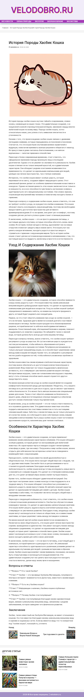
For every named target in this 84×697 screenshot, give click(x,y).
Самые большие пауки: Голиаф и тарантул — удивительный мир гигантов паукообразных (69, 662)
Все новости (7, 21)
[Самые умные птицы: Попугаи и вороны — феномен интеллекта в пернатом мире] (9, 680)
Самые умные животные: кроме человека (26, 661)
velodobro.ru (42, 10)
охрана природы (24, 21)
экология (39, 21)
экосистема (72, 21)
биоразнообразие (55, 21)
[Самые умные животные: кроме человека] (9, 663)
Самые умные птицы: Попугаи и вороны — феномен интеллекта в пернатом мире (28, 679)
